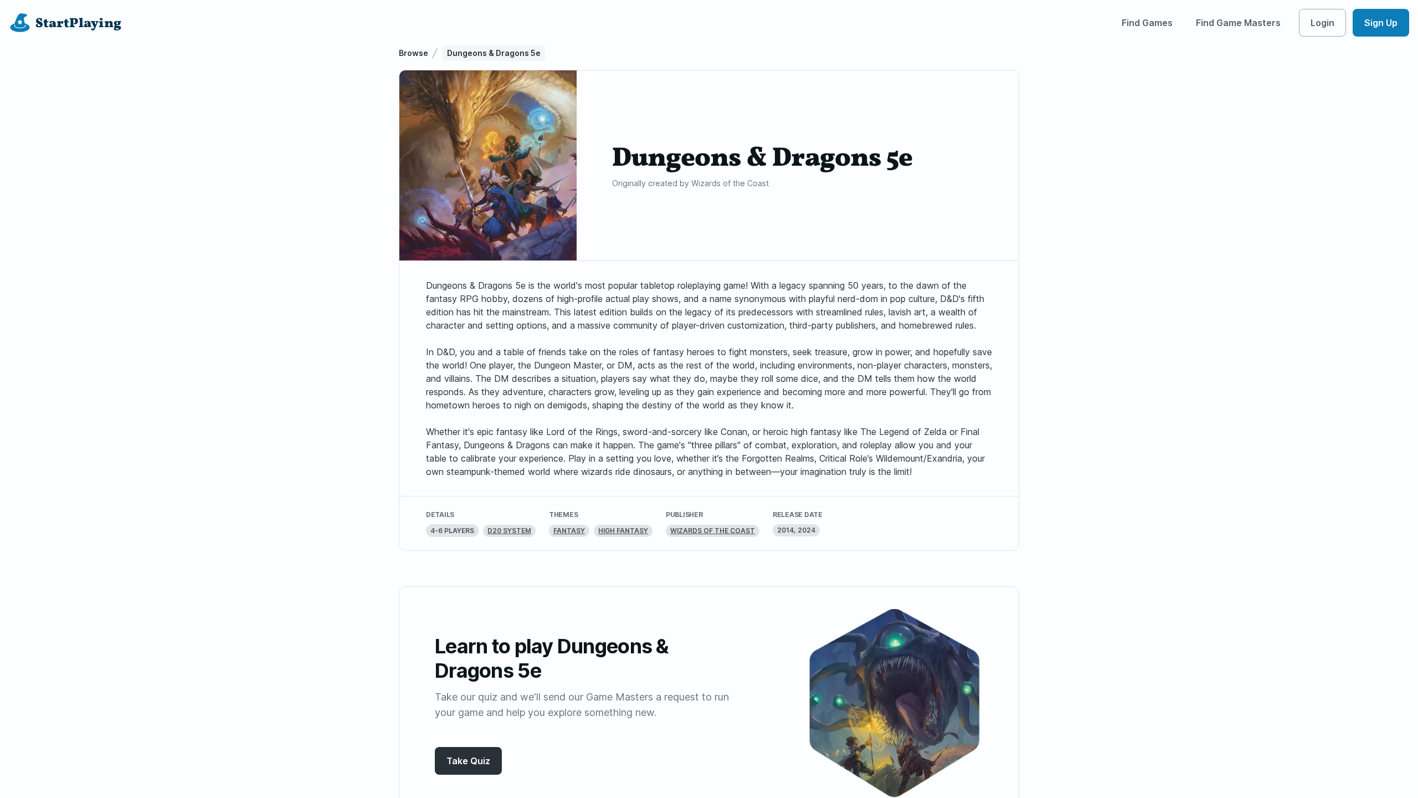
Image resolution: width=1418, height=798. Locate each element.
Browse (413, 53)
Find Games (1147, 22)
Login (1322, 22)
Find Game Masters (1238, 22)
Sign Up (1381, 22)
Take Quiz (468, 760)
